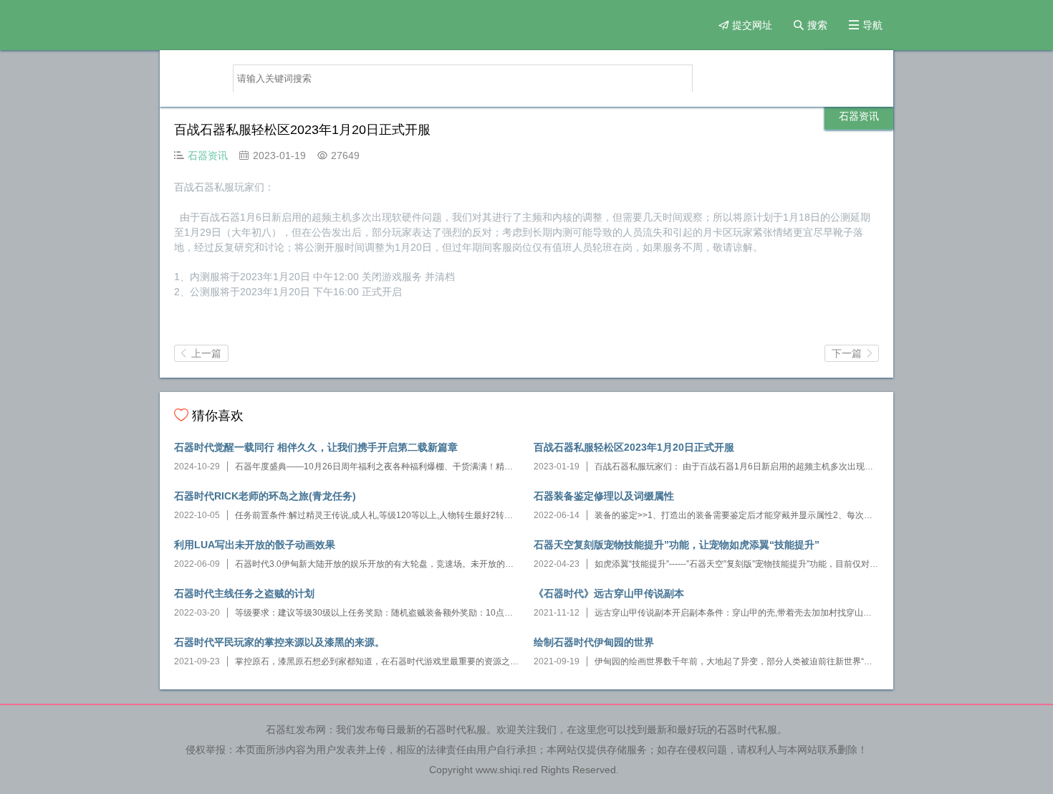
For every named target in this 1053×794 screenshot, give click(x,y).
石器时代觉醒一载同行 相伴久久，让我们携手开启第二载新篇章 (316, 447)
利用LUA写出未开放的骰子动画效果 (254, 544)
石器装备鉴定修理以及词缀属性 (604, 496)
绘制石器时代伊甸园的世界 (594, 642)
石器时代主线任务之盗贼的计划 (244, 593)
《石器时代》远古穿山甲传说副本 (609, 593)
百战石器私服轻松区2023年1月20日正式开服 (634, 447)
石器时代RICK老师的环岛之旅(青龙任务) (265, 496)
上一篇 (201, 353)
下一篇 (852, 353)
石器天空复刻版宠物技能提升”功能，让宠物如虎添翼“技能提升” (676, 544)
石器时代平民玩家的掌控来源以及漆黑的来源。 (279, 642)
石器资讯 (859, 116)
